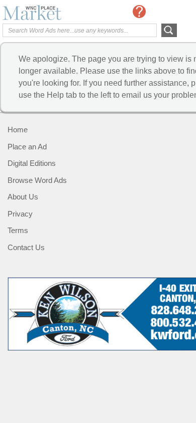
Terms (18, 230)
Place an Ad (27, 146)
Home (18, 129)
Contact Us (26, 247)
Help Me (139, 11)
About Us (23, 196)
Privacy (20, 213)
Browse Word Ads (37, 180)
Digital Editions (32, 163)
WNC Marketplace (43, 12)
